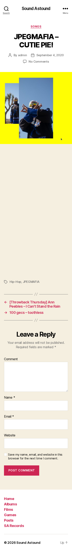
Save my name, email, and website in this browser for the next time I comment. (35, 456)
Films (8, 509)
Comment (11, 359)
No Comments (39, 61)
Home (9, 499)
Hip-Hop (15, 282)
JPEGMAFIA (31, 282)
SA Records (14, 526)
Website (9, 435)
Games (10, 515)
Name (9, 397)
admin (22, 55)
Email (9, 416)
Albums (10, 504)
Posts (8, 520)
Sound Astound (36, 8)
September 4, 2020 (50, 55)
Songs (36, 26)
